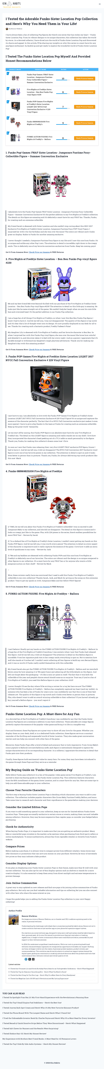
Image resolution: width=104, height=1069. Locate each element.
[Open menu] (100, 4)
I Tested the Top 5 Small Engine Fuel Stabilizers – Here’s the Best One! (31, 1002)
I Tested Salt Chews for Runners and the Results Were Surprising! (30, 1028)
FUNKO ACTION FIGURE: (23, 593)
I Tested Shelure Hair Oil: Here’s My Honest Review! (24, 1033)
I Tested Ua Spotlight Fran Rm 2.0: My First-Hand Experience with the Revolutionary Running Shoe (45, 997)
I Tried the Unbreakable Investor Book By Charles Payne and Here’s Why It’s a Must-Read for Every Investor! (48, 1018)
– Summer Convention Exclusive (48, 156)
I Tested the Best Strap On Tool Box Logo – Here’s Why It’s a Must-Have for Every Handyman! (42, 975)
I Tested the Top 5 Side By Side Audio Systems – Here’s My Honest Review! (34, 1044)
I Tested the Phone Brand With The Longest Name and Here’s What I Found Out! (36, 1013)
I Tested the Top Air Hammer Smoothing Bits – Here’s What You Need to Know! (38, 972)
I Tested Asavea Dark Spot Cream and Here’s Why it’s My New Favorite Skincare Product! (40, 1008)
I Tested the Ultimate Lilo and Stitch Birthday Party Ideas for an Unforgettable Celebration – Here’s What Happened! (52, 969)
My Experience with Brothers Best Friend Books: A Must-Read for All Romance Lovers (39, 1039)
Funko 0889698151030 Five (24, 471)
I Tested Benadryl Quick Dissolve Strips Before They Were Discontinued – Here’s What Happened (43, 1023)
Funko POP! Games (19, 356)
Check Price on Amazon (84, 78)
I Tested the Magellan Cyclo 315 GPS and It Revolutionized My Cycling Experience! (39, 979)
